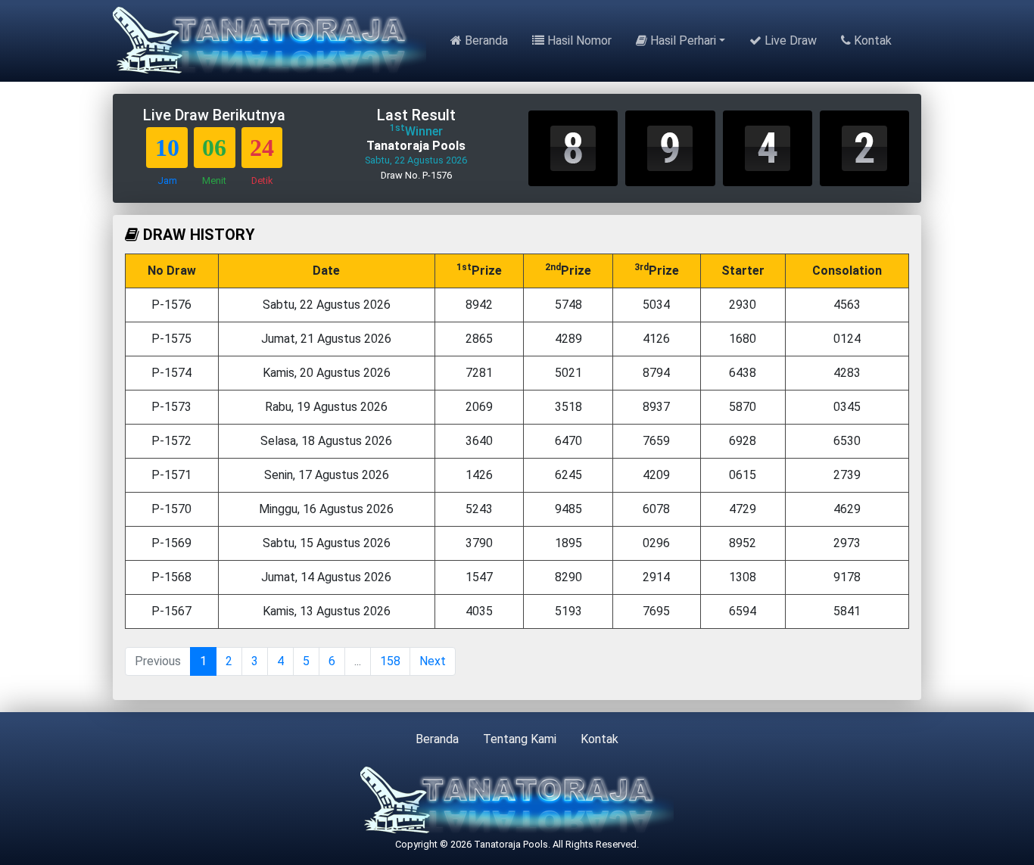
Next (432, 661)
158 (390, 661)
